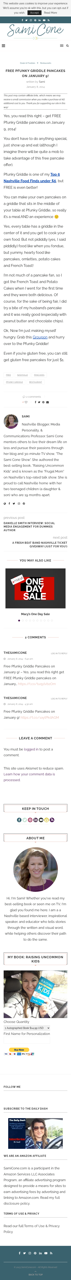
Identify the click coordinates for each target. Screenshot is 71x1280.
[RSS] (52, 820)
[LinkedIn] (35, 820)
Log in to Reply (59, 654)
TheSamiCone (15, 653)
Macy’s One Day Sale (35, 614)
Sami (42, 81)
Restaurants (45, 63)
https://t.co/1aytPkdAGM (40, 717)
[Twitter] (24, 820)
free (8, 375)
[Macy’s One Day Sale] (35, 588)
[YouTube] (41, 820)
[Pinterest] (30, 820)
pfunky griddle (14, 382)
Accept (34, 12)
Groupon (40, 337)
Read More (50, 12)
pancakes (39, 375)
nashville (22, 375)
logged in (31, 749)
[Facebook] (19, 820)
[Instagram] (46, 820)
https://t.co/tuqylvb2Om (37, 684)
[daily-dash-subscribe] (35, 1133)
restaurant (35, 382)
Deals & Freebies (27, 63)
